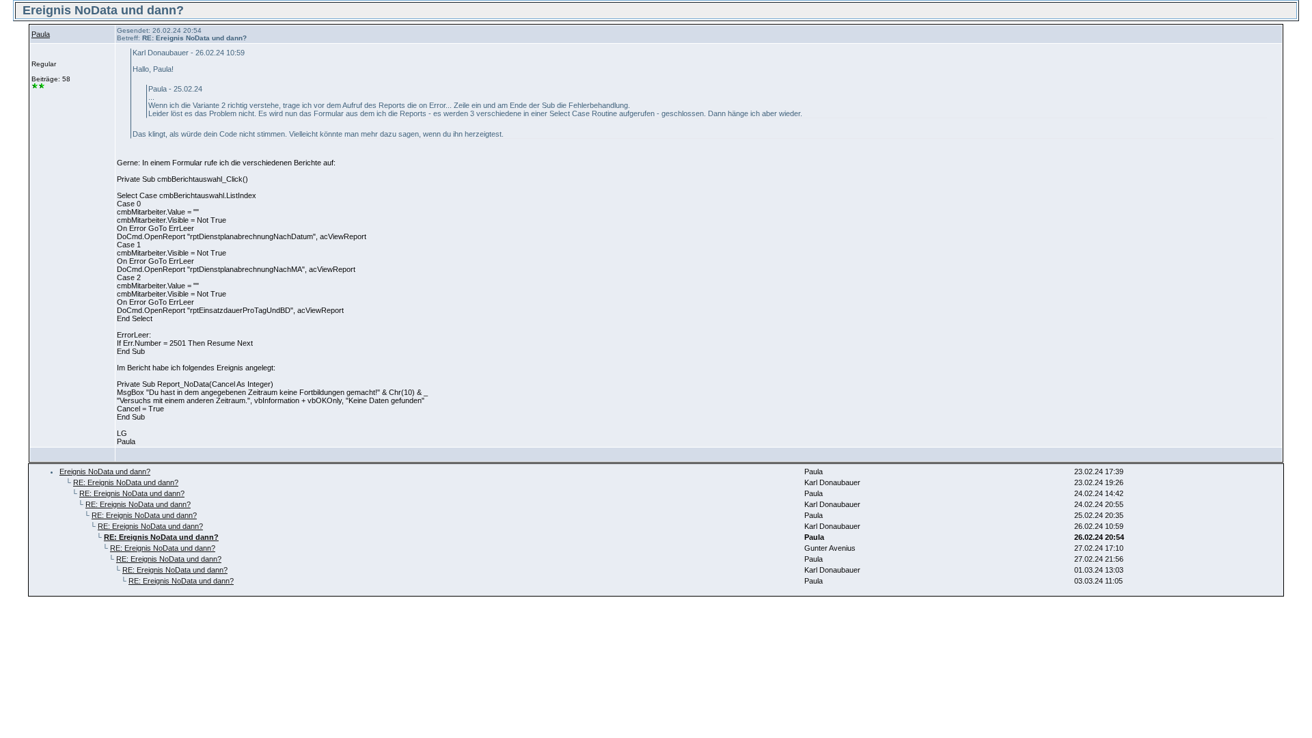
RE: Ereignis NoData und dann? (125, 482)
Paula (40, 34)
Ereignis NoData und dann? (104, 471)
